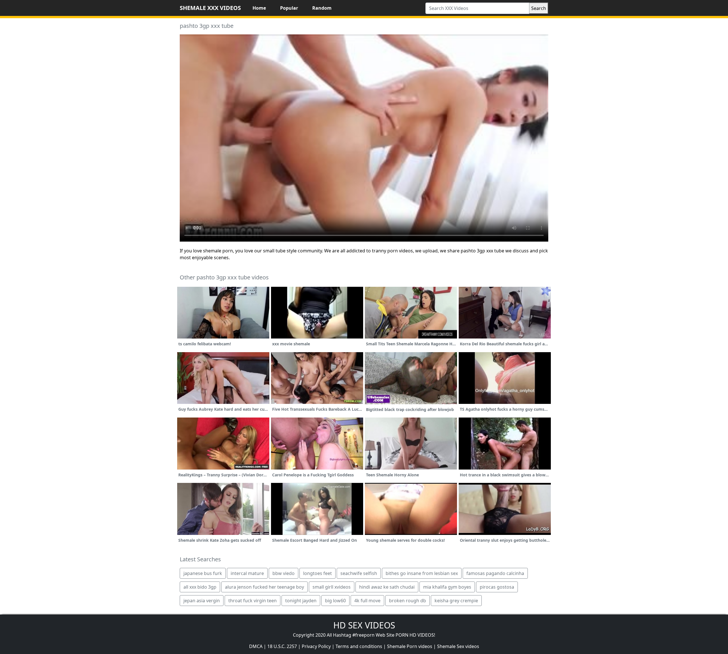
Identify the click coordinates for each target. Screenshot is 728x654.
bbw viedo (283, 573)
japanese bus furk (202, 573)
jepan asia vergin (201, 600)
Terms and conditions (359, 646)
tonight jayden (301, 600)
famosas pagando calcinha (495, 573)
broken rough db (407, 600)
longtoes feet (317, 573)
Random (322, 8)
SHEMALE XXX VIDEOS (210, 8)
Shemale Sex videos (458, 646)
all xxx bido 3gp (199, 587)
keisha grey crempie (456, 600)
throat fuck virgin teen (252, 600)
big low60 (335, 600)
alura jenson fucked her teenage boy (264, 587)
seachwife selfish (358, 573)
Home (259, 8)
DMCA (255, 646)
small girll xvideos (332, 587)
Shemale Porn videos (409, 646)
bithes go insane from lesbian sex (422, 573)
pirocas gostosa (497, 587)
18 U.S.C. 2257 (282, 646)
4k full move (367, 600)
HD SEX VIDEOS (364, 625)
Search (538, 8)
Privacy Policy (316, 646)
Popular (289, 8)
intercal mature (247, 573)
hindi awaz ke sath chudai (387, 587)
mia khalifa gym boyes (447, 587)
